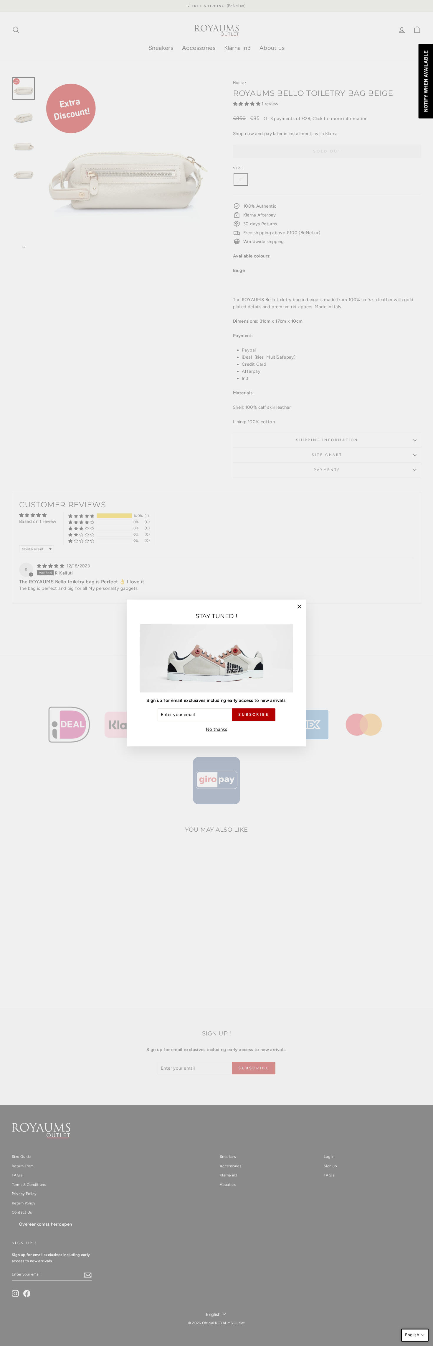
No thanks (216, 729)
